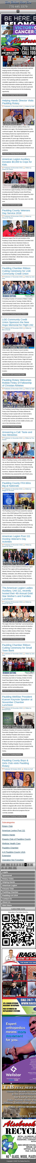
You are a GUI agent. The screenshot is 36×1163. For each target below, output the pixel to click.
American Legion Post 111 (13, 830)
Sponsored (7, 875)
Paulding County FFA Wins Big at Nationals (16, 484)
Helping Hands (8, 835)
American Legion (9, 885)
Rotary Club (7, 826)
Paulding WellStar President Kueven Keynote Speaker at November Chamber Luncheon (17, 700)
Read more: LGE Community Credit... (14, 374)
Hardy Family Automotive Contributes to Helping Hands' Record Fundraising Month (17, 39)
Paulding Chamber (10, 848)
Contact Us (7, 899)
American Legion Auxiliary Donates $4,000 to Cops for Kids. (17, 162)
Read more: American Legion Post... (14, 582)
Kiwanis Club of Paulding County (16, 839)
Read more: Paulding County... (12, 262)
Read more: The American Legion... (13, 639)
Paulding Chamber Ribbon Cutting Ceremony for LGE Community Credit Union (16, 271)
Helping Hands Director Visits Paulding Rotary (18, 102)
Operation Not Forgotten (13, 860)
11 (2, 868)
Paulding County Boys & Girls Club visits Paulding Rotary (15, 763)
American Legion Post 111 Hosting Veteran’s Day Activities (16, 539)
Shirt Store (7, 905)
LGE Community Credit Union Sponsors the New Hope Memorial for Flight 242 (17, 322)
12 (6, 868)
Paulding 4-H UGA (10, 895)
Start (3, 864)
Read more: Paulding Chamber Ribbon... (15, 314)
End (15, 868)
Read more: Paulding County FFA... (13, 530)
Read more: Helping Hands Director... (14, 153)
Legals (5, 872)
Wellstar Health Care (11, 843)
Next (10, 868)
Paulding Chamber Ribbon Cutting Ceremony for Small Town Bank (17, 648)
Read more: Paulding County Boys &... (14, 816)
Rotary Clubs (8, 879)
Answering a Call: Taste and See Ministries (17, 433)
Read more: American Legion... (12, 205)
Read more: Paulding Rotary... (12, 426)
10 (31, 864)
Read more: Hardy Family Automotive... (14, 95)
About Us (6, 902)
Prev (8, 864)
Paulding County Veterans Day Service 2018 (16, 212)
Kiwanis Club (8, 889)
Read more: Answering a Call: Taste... (14, 477)
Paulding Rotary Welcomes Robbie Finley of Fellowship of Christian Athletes (17, 383)
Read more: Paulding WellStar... (12, 754)
